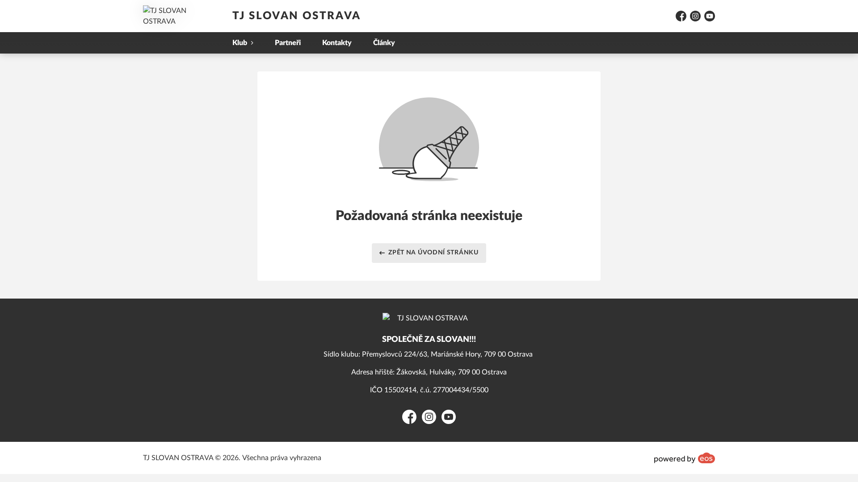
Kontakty (337, 42)
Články (384, 42)
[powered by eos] (684, 458)
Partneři (288, 42)
